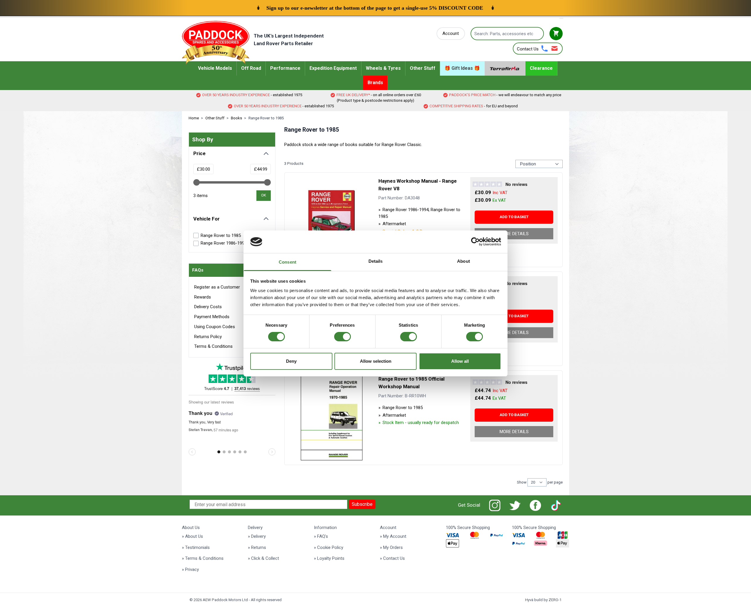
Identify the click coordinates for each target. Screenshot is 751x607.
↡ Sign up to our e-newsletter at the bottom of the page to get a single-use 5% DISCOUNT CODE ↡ (375, 8)
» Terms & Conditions (203, 558)
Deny (291, 361)
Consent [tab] (287, 262)
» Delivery (257, 536)
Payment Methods (211, 316)
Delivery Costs (208, 306)
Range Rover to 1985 (266, 118)
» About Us (192, 536)
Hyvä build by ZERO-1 (543, 600)
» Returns (257, 547)
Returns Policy (208, 336)
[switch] (342, 336)
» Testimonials (196, 547)
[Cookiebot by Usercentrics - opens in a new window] (475, 241)
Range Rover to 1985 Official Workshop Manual (411, 382)
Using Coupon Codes (214, 326)
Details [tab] (375, 261)
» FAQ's (321, 536)
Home (194, 118)
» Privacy (190, 569)
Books (236, 118)
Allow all (460, 361)
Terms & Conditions (213, 346)
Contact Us (528, 49)
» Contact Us (392, 558)
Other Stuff (214, 118)
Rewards (202, 297)
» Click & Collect (263, 558)
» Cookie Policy (328, 547)
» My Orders (391, 547)
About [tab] (463, 261)
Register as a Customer (217, 287)
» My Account (393, 536)
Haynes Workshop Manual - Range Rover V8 (417, 184)
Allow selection (375, 361)
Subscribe (362, 504)
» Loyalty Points (329, 558)
